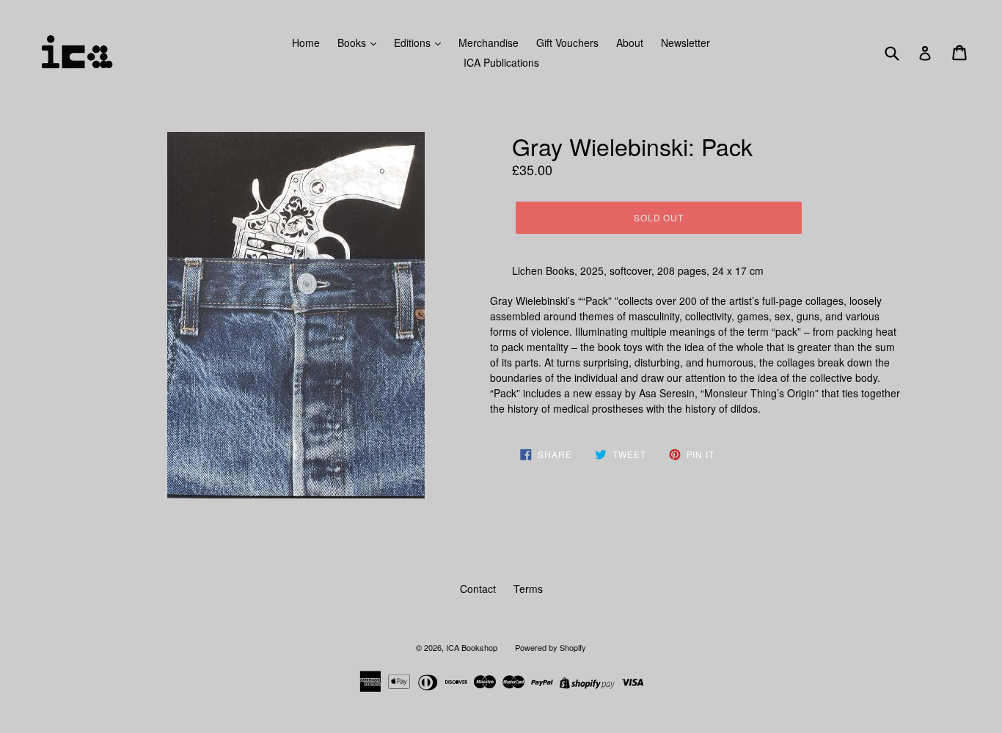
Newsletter (685, 42)
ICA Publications (501, 62)
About (629, 42)
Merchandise (488, 42)
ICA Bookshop (471, 647)
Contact (478, 588)
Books (353, 42)
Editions (414, 42)
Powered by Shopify (550, 647)
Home (306, 42)
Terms (528, 588)
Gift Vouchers (567, 42)
